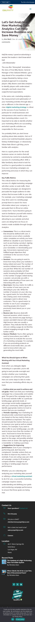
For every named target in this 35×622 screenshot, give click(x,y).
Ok (13, 619)
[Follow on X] (17, 584)
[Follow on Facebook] (13, 584)
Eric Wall (7, 39)
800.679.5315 (12, 514)
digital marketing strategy (16, 107)
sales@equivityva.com (15, 530)
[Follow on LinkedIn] (21, 584)
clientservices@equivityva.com (18, 522)
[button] (30, 8)
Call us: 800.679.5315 (28, 2)
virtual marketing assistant (21, 476)
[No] (33, 614)
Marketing (27, 39)
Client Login (5, 2)
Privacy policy (20, 619)
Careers (10, 535)
